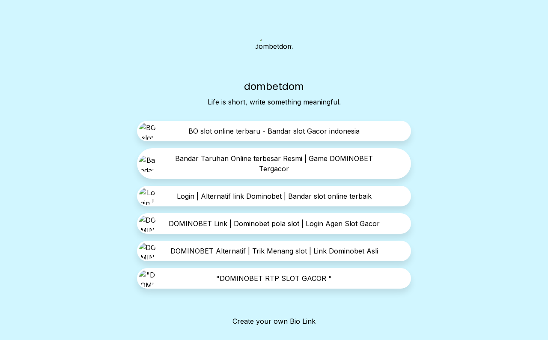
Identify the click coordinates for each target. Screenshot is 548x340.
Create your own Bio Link (274, 321)
